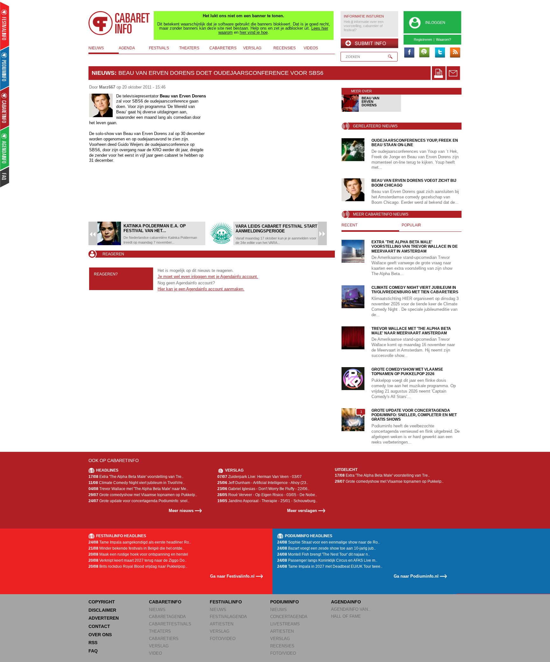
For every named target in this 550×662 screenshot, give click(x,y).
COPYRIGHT (101, 601)
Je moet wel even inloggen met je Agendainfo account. (208, 276)
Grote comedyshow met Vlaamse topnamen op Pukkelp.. (142, 495)
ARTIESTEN (221, 624)
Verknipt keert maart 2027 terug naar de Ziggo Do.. (137, 560)
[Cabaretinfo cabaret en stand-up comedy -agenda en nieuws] (4, 108)
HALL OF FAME (346, 616)
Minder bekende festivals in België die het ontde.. (136, 548)
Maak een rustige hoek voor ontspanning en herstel (138, 554)
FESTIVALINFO (226, 601)
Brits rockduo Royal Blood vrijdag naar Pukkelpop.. (137, 566)
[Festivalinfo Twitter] (439, 52)
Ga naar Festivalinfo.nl (232, 576)
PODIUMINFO (284, 601)
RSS (92, 642)
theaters (189, 48)
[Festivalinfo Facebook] (409, 52)
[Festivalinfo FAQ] (5, 177)
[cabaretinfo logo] (119, 23)
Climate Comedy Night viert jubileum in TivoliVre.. (136, 483)
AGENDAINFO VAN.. (350, 609)
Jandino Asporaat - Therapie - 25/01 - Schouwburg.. (267, 501)
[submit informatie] (369, 43)
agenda (127, 48)
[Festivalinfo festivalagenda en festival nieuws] (4, 26)
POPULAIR (411, 225)
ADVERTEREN (103, 618)
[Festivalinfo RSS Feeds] (454, 52)
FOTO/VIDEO (223, 638)
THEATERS (160, 631)
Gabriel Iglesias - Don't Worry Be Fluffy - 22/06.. (263, 489)
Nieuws (103, 73)
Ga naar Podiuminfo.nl (416, 576)
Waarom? (443, 39)
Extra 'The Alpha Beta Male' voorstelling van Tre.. (135, 477)
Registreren (423, 39)
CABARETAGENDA (167, 616)
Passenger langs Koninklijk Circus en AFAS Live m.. (327, 560)
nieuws (96, 48)
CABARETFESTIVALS (170, 624)
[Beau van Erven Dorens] (372, 110)
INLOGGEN (435, 22)
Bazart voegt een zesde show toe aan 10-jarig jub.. (326, 548)
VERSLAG (159, 646)
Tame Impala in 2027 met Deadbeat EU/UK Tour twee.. (329, 566)
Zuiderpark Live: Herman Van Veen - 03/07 (259, 477)
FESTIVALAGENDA (228, 616)
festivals (159, 48)
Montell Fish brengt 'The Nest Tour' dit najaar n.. (323, 554)
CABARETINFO (165, 601)
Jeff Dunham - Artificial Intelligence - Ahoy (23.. (262, 483)
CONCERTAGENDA (288, 616)
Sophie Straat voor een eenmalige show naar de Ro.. (328, 542)
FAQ (93, 650)
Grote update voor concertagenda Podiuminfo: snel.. (138, 501)
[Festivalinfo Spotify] (424, 52)
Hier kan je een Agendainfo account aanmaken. (201, 289)
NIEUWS (157, 609)
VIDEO (155, 653)
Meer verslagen (302, 510)
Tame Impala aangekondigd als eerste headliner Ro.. (139, 542)
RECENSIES (282, 646)
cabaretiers (222, 48)
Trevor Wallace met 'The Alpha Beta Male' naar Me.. (138, 489)
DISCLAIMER (102, 610)
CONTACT (99, 626)
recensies (284, 48)
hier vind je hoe (254, 32)
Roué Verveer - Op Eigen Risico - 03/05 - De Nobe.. (267, 495)
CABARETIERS (164, 638)
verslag (252, 48)
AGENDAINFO (346, 601)
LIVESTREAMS (285, 624)
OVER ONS (100, 634)
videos (311, 48)
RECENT (349, 225)
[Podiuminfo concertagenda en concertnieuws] (5, 68)
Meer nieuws (181, 510)
